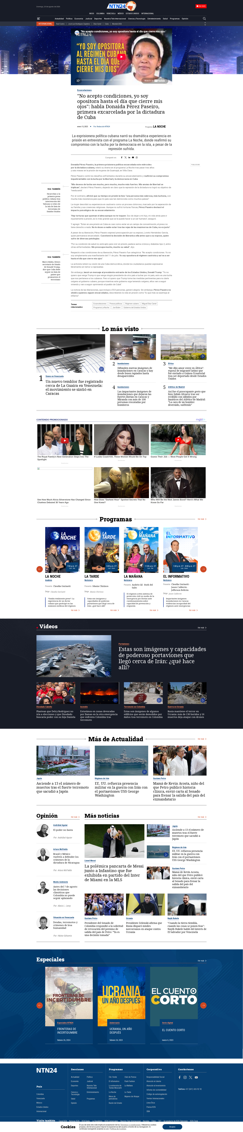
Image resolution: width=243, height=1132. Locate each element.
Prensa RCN (151, 1107)
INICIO (91, 14)
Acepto (172, 1127)
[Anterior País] (205, 23)
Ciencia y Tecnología (136, 19)
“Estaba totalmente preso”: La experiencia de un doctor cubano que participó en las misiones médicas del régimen (62, 602)
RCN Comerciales (111, 1121)
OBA (148, 1111)
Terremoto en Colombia (134, 706)
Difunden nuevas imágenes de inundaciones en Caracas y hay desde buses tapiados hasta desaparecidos (135, 372)
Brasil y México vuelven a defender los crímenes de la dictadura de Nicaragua (66, 858)
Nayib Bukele (173, 918)
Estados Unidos (42, 1107)
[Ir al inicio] (50, 1074)
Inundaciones (123, 363)
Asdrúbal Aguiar (60, 825)
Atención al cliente (154, 1081)
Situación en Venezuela (63, 917)
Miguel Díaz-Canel (149, 304)
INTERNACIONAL (147, 14)
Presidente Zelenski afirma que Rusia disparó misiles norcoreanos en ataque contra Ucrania (144, 927)
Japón (39, 778)
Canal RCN (63, 1121)
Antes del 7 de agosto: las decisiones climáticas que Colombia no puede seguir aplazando (65, 892)
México (39, 1103)
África (171, 363)
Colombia (40, 1094)
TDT (159, 1121)
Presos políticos (116, 304)
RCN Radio (86, 1121)
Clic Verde (113, 1077)
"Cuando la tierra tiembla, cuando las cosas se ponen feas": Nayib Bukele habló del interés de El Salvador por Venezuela (187, 927)
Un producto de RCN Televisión (176, 1121)
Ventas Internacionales (155, 1098)
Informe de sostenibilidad (156, 1090)
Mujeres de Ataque (132, 1096)
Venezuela (40, 1098)
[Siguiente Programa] (203, 569)
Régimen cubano (132, 304)
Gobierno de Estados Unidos (135, 308)
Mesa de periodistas (113, 1097)
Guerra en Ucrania (176, 706)
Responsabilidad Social (155, 1077)
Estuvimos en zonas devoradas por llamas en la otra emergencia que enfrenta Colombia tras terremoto (99, 715)
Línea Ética (151, 1103)
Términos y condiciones (130, 1125)
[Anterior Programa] (39, 569)
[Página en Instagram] (185, 1077)
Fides (154, 1121)
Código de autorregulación (157, 1094)
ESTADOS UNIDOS (132, 14)
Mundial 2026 (117, 24)
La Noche (159, 126)
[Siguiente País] (205, 25)
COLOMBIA (100, 14)
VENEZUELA (111, 14)
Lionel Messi (90, 860)
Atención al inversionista (156, 1086)
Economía (79, 19)
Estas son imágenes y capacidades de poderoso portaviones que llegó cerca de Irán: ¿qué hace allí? (100, 602)
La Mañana (133, 576)
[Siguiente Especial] (203, 1005)
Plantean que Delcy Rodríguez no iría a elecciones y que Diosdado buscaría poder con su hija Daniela (55, 714)
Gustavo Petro (159, 778)
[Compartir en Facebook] (122, 157)
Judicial (88, 19)
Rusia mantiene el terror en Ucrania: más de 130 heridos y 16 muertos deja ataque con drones (186, 714)
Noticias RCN (74, 1121)
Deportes (98, 19)
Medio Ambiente (60, 882)
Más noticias (102, 815)
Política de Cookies (118, 1129)
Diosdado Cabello (44, 706)
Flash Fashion (130, 1081)
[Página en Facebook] (179, 1077)
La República (97, 1121)
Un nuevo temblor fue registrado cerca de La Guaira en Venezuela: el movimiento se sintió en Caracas (74, 387)
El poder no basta (63, 829)
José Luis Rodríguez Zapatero (79, 24)
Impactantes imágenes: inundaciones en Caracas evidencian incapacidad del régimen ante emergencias (178, 602)
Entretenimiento (154, 19)
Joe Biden (116, 308)
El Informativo (176, 576)
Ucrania (129, 918)
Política (69, 19)
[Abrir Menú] (38, 18)
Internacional (41, 1111)
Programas (175, 19)
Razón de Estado (115, 1103)
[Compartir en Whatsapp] (137, 157)
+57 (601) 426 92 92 (193, 1089)
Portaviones (124, 644)
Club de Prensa (130, 1077)
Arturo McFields (60, 849)
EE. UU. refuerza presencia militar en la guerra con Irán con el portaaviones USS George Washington (121, 789)
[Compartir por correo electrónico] (133, 157)
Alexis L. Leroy (64, 905)
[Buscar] (204, 18)
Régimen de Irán (102, 778)
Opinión (185, 19)
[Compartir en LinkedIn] (129, 157)
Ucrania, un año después (121, 1030)
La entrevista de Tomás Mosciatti (115, 1087)
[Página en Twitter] (190, 1077)
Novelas (146, 1121)
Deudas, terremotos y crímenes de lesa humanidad (65, 925)
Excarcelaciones (84, 90)
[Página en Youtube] (196, 1077)
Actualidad (59, 19)
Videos (48, 626)
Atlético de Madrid (176, 387)
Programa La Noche (101, 308)
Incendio (84, 706)
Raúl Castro (60, 24)
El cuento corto (173, 1030)
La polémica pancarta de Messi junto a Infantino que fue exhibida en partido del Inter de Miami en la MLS (114, 873)
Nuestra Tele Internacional (115, 19)
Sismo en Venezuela (55, 376)
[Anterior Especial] (39, 1005)
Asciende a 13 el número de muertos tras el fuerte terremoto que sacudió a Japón (62, 787)
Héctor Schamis (65, 935)
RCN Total (194, 1121)
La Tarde (92, 576)
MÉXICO (121, 14)
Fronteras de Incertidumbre (67, 1030)
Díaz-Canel (97, 24)
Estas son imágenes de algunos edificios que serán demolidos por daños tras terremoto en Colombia (143, 714)
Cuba (107, 24)
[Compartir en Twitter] (126, 157)
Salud (165, 19)
